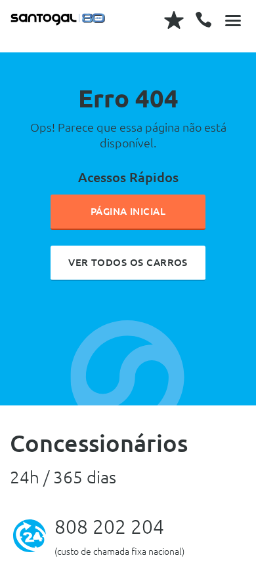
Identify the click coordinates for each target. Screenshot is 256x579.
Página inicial (128, 211)
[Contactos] (203, 20)
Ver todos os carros (128, 262)
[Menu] (233, 20)
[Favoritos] (174, 20)
